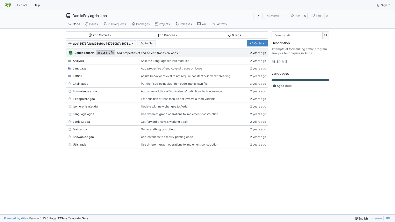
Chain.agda (80, 83)
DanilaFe (79, 16)
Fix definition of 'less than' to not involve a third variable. (178, 99)
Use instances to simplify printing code (167, 137)
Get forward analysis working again (164, 121)
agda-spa (98, 16)
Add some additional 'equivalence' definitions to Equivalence (181, 91)
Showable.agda (83, 137)
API (387, 218)
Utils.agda (79, 144)
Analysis (78, 60)
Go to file (146, 43)
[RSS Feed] (258, 16)
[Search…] (325, 35)
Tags (236, 35)
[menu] (361, 218)
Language (79, 68)
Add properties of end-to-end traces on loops (147, 53)
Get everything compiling (158, 129)
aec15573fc (105, 52)
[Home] (8, 5)
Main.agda (80, 129)
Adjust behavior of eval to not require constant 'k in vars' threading (185, 76)
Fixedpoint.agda (84, 99)
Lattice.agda (81, 121)
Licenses (376, 218)
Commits (102, 35)
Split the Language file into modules (165, 60)
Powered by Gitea (16, 218)
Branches (169, 35)
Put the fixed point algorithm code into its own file (174, 83)
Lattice (77, 76)
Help (37, 5)
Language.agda (83, 114)
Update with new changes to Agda (164, 106)
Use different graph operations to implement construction (179, 114)
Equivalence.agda (85, 91)
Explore (22, 5)
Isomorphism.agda (85, 106)
